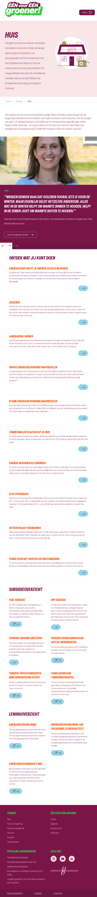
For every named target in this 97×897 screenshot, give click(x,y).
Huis (9, 819)
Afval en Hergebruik (15, 828)
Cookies (38, 893)
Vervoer (10, 833)
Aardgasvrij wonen (21, 336)
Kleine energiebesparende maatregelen (33, 401)
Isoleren (14, 302)
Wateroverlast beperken (17, 866)
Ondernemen (13, 842)
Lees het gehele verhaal (18, 234)
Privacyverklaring (14, 893)
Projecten (55, 833)
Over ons (58, 893)
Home (8, 101)
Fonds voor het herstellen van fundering (34, 559)
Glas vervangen (18, 494)
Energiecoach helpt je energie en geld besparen (38, 268)
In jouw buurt (56, 828)
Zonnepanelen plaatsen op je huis (29, 432)
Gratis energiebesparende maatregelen (33, 367)
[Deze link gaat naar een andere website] (54, 859)
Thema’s (19, 101)
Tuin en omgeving (15, 824)
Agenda (54, 824)
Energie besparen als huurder (27, 463)
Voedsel (10, 837)
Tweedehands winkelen (17, 857)
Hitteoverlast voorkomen (25, 528)
